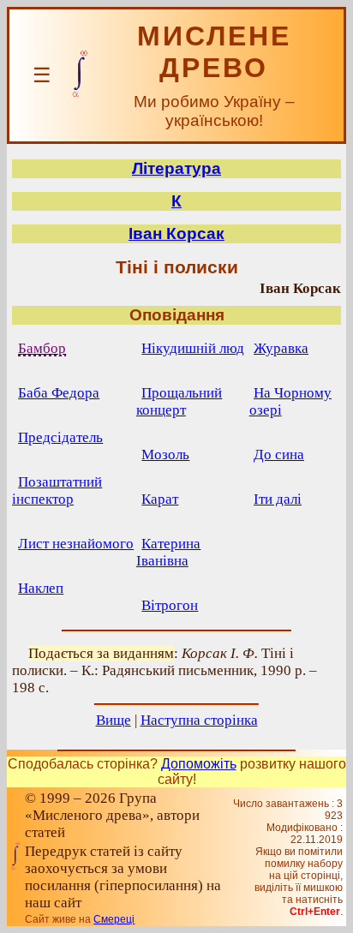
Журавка (281, 348)
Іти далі (278, 499)
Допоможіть (198, 764)
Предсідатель (60, 437)
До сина (279, 454)
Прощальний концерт (179, 401)
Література (176, 168)
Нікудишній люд (192, 348)
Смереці (114, 919)
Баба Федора (58, 393)
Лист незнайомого (76, 543)
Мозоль (165, 454)
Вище (113, 720)
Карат (159, 499)
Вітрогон (169, 605)
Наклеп (40, 588)
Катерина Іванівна (168, 552)
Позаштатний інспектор (57, 490)
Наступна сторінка (199, 720)
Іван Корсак (176, 233)
